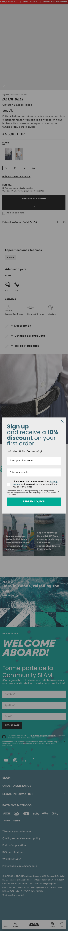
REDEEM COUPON (34, 501)
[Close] (62, 421)
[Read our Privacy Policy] (59, 491)
